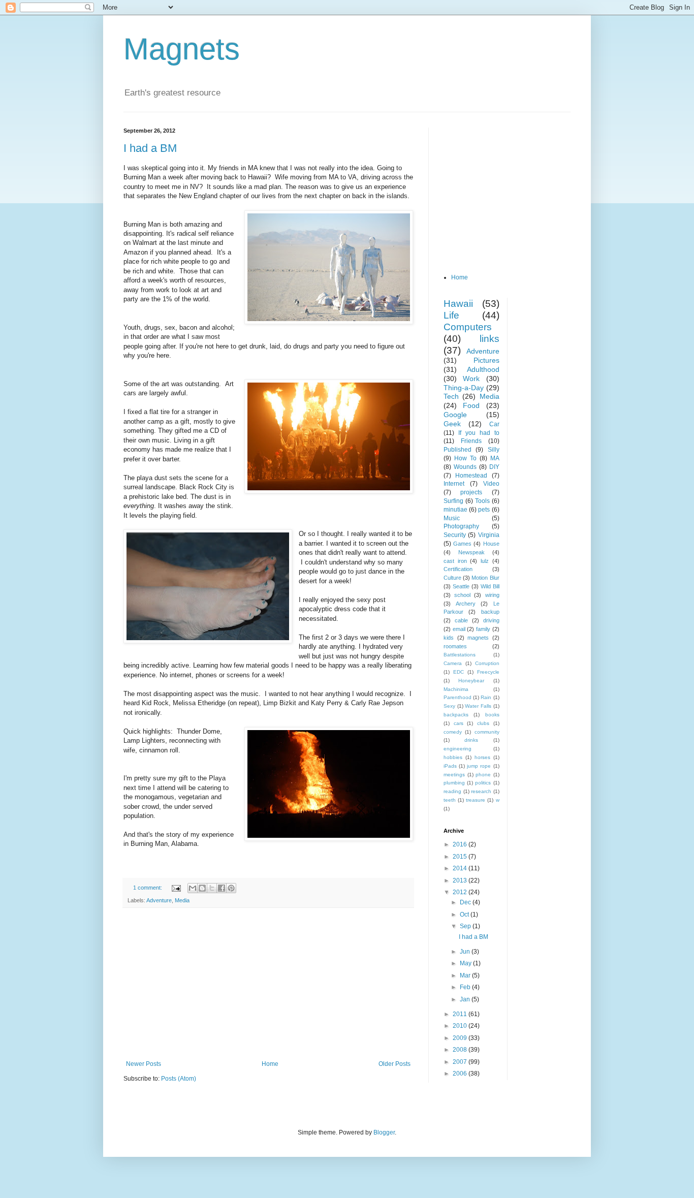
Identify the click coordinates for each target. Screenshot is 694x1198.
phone (483, 774)
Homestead (471, 475)
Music (452, 518)
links (489, 338)
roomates (455, 646)
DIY (494, 466)
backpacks (456, 714)
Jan (465, 999)
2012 (460, 892)
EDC (458, 672)
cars (458, 723)
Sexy (449, 706)
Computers (468, 327)
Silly (493, 449)
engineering (457, 748)
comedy (453, 732)
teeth (450, 800)
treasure (475, 800)
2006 (460, 1073)
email (459, 629)
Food (471, 405)
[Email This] (192, 888)
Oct (465, 914)
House (491, 544)
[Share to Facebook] (221, 888)
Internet (454, 483)
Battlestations (460, 654)
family (483, 629)
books (492, 714)
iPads (450, 766)
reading (452, 791)
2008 (460, 1049)
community (487, 732)
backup (490, 612)
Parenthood (457, 697)
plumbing (454, 782)
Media (182, 900)
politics (483, 782)
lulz (485, 561)
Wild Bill (490, 586)
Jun (465, 951)
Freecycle (488, 672)
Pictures (486, 360)
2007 (460, 1061)
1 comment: (148, 888)
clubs (483, 723)
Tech (451, 396)
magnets (478, 638)
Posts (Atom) (178, 1078)
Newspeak (471, 552)
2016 (460, 844)
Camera (453, 663)
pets (484, 509)
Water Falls (478, 706)
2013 (460, 880)
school (462, 595)
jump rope (479, 766)
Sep (466, 926)
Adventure (159, 900)
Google (455, 415)
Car (494, 424)
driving (491, 620)
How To (465, 458)
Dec (466, 902)
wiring (492, 595)
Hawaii (458, 303)
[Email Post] (175, 888)
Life (451, 315)
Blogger (384, 1132)
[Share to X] (212, 888)
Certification (458, 569)
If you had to (478, 432)
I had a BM (150, 148)
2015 (460, 856)
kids (449, 638)
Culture (452, 578)
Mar (466, 975)
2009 (460, 1038)
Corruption (487, 663)
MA (494, 458)
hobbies (453, 757)
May (466, 963)
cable (461, 620)
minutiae (455, 509)
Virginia (488, 535)
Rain (486, 697)
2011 (460, 1014)
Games (462, 544)
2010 (460, 1025)
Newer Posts (143, 1063)
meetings (454, 774)
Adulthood (483, 369)
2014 (460, 868)
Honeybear (471, 680)
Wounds (465, 466)
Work (471, 378)
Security (455, 535)
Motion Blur (485, 578)
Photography (461, 526)
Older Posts (394, 1063)
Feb (466, 987)
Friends (471, 441)
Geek (452, 424)
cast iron (455, 561)
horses (482, 757)
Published (457, 449)
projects (471, 492)
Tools (482, 501)
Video (491, 483)
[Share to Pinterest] (231, 888)
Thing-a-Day (464, 388)
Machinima (456, 689)
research (481, 791)
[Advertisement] (268, 984)
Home (270, 1063)
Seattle (461, 586)
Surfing (453, 501)
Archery (466, 604)
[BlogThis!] (202, 888)
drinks (471, 740)
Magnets (181, 49)
